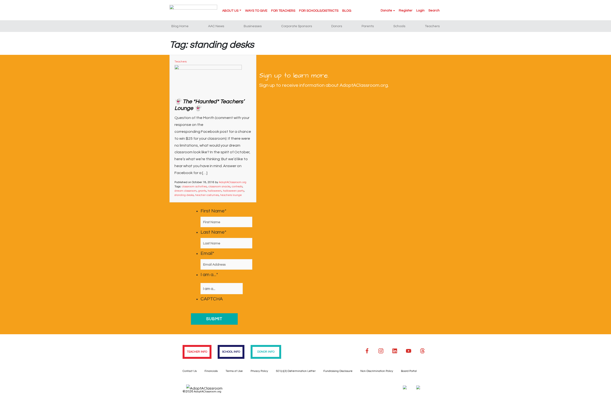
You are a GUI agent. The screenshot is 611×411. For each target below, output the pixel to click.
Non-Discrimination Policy (376, 371)
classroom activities (194, 186)
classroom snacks (219, 186)
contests (237, 186)
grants (202, 190)
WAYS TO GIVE (256, 10)
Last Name (213, 232)
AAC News (216, 26)
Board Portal (409, 371)
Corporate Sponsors (296, 26)
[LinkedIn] (395, 351)
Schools (399, 26)
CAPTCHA (211, 299)
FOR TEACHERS (283, 10)
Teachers (432, 26)
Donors (336, 26)
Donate (386, 10)
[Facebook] (367, 351)
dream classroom (185, 190)
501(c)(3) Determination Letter (296, 371)
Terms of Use (234, 371)
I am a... (209, 274)
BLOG (346, 10)
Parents (368, 26)
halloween (214, 190)
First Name (213, 211)
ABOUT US (230, 10)
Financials (211, 371)
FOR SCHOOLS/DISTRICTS (318, 10)
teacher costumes (207, 195)
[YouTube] (409, 351)
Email (207, 253)
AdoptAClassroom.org (232, 182)
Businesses (253, 26)
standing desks (184, 195)
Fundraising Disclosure (338, 371)
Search (434, 10)
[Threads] (422, 351)
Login (420, 10)
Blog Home (180, 26)
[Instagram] (381, 351)
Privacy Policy (259, 371)
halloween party (233, 190)
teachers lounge (231, 195)
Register (405, 10)
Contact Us (190, 371)
